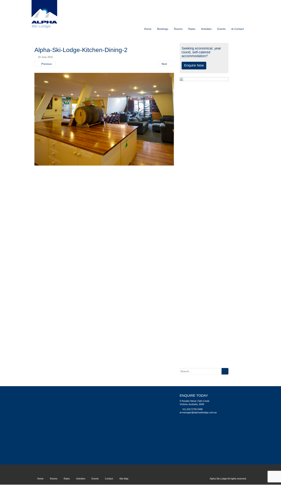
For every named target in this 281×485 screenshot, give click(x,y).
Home (147, 28)
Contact (239, 28)
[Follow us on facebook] (244, 470)
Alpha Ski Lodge (218, 478)
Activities (206, 28)
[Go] (224, 371)
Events (221, 28)
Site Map (123, 478)
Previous (46, 63)
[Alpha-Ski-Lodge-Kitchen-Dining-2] (104, 118)
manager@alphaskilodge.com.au (199, 412)
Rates (191, 28)
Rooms (178, 28)
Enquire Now (194, 65)
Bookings (162, 28)
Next (165, 63)
